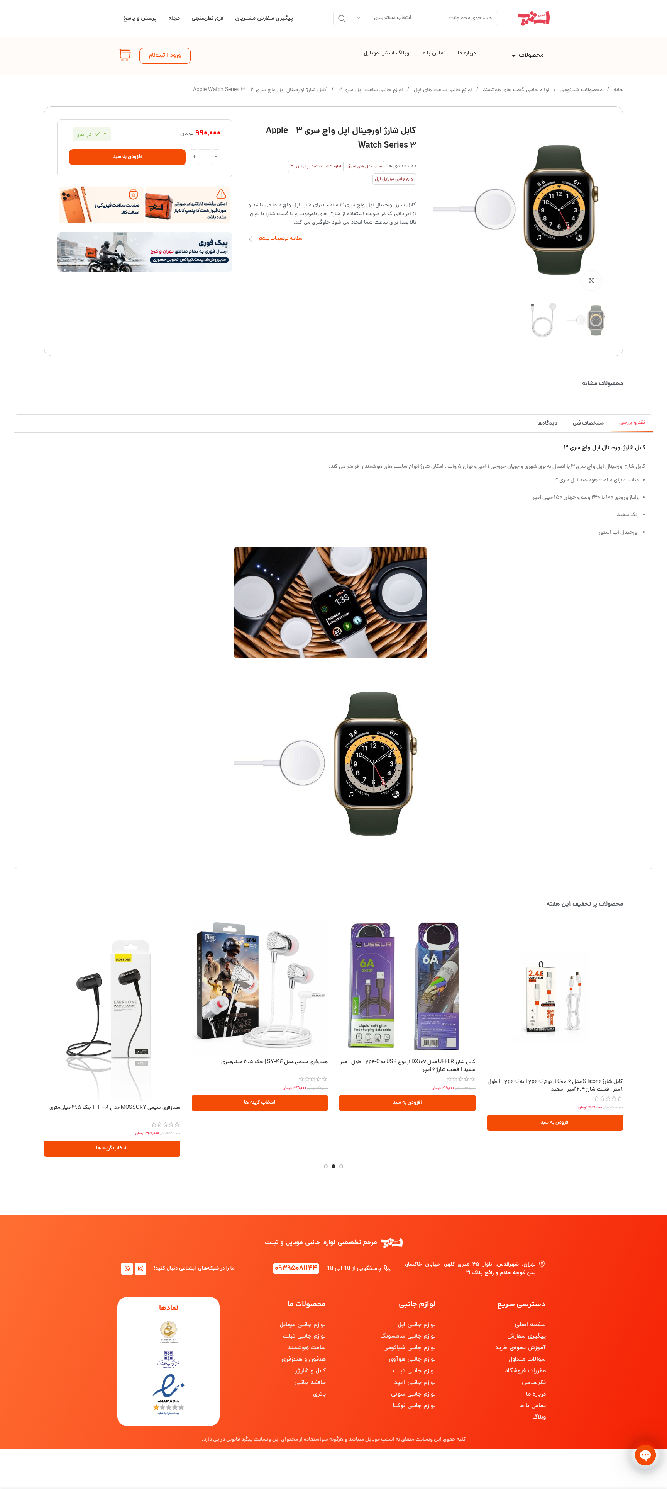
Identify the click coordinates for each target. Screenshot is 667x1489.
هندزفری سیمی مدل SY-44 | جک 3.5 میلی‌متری (274, 1062)
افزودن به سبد (127, 157)
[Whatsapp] (127, 1269)
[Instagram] (140, 1269)
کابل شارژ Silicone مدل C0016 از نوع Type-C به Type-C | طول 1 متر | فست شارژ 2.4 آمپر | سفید (555, 1086)
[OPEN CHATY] (645, 1455)
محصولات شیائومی (581, 90)
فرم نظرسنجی (207, 18)
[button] (555, 1123)
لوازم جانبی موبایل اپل (394, 179)
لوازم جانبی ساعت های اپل (442, 90)
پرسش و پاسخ (140, 18)
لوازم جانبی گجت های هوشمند (515, 90)
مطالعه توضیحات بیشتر (280, 238)
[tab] (632, 423)
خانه (617, 90)
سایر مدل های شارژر (364, 166)
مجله (174, 18)
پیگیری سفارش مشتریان (264, 18)
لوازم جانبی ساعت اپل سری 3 (370, 90)
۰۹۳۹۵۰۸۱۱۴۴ (296, 1268)
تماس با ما (433, 53)
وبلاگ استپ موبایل (386, 53)
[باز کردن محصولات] (514, 56)
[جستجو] (342, 18)
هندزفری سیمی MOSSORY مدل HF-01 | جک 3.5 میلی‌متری (114, 1108)
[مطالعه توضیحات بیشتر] (251, 239)
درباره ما (467, 53)
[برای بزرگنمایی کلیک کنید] (591, 280)
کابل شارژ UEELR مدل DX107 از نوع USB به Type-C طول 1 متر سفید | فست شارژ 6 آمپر (408, 1066)
